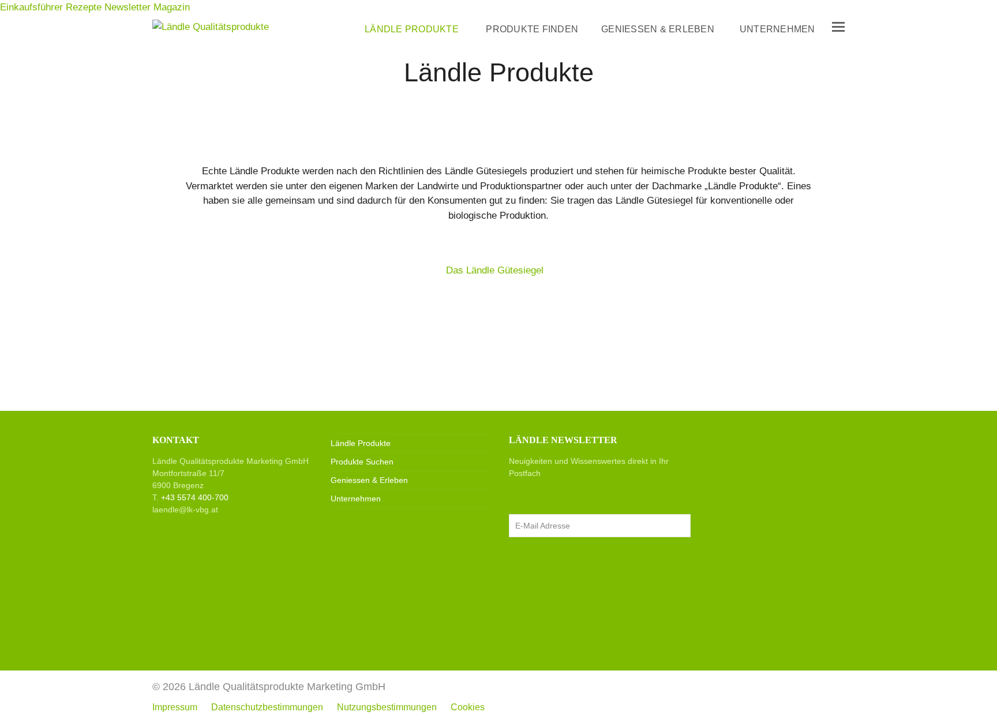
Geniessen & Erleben (369, 480)
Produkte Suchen (362, 461)
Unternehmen (356, 498)
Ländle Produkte (361, 443)
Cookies (468, 707)
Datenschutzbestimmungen (267, 707)
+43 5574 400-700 (194, 497)
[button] (838, 27)
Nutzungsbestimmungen (387, 707)
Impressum (174, 707)
